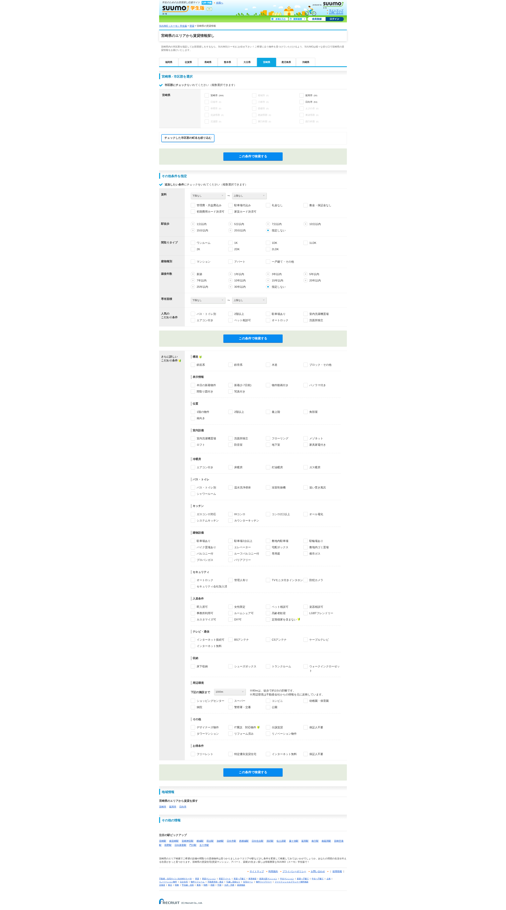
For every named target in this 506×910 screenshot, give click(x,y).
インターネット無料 (209, 646)
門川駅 (192, 845)
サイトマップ (336, 10)
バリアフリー (242, 559)
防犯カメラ (316, 580)
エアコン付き (205, 320)
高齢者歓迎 (279, 613)
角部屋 (313, 411)
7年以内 (202, 280)
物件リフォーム (198, 882)
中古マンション (287, 879)
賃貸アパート (225, 879)
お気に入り (279, 19)
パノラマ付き (317, 385)
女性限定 (239, 606)
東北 (170, 885)
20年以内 (315, 280)
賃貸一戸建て (239, 879)
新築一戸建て (303, 879)
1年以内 (239, 274)
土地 (328, 879)
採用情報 (337, 871)
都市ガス (314, 553)
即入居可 (202, 606)
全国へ (219, 2)
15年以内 (277, 280)
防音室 (238, 444)
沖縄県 (305, 62)
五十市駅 (204, 845)
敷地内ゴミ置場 (319, 547)
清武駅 (270, 841)
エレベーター (242, 547)
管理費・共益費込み (209, 205)
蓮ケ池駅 (293, 841)
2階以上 (239, 313)
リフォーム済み (244, 733)
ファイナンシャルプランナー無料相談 (291, 882)
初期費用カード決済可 (210, 211)
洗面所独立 (316, 320)
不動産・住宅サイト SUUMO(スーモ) (175, 879)
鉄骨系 (238, 364)
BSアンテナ (241, 639)
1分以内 (202, 224)
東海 (199, 885)
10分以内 (315, 224)
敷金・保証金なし (320, 205)
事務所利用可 (205, 613)
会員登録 (317, 19)
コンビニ (277, 700)
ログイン (335, 19)
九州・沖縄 (229, 885)
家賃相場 (252, 879)
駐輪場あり (316, 540)
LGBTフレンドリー (321, 613)
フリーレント (205, 754)
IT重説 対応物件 (245, 727)
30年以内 (240, 286)
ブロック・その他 (320, 364)
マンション (204, 261)
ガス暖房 (314, 467)
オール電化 (316, 514)
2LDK (275, 249)
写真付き (239, 391)
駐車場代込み (242, 205)
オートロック (280, 320)
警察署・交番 (242, 707)
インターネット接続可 (210, 639)
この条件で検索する (253, 156)
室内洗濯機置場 (319, 313)
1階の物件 (203, 411)
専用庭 (276, 553)
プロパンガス (205, 559)
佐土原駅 (281, 841)
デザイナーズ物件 (208, 727)
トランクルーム (281, 666)
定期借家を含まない (284, 619)
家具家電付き (317, 444)
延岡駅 (305, 841)
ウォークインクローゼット (324, 668)
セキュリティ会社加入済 (212, 586)
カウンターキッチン (246, 520)
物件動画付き (280, 385)
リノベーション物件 (284, 733)
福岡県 (168, 62)
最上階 (276, 411)
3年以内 (277, 274)
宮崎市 (162, 806)
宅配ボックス (280, 547)
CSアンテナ (279, 639)
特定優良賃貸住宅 (245, 754)
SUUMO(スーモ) (329, 4)
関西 (206, 885)
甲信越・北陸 (188, 885)
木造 (274, 364)
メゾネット (316, 438)
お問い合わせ (336, 13)
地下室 (276, 444)
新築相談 (241, 885)
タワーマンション (208, 733)
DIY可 (238, 619)
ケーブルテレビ (319, 639)
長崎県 (207, 62)
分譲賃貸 (277, 727)
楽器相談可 (316, 606)
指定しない (279, 230)
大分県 (247, 62)
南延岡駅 (326, 841)
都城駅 (200, 841)
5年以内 (314, 274)
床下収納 (202, 666)
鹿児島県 (286, 62)
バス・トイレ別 (206, 313)
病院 (199, 707)
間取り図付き (205, 391)
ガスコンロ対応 (206, 514)
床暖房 (238, 467)
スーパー (239, 700)
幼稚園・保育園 (319, 700)
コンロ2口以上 (281, 514)
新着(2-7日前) (242, 385)
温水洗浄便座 (242, 487)
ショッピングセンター (210, 700)
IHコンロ (239, 514)
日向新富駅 (180, 845)
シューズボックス (245, 666)
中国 (219, 885)
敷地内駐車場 (280, 540)
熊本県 (227, 62)
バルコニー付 (205, 553)
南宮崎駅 (174, 841)
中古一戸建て (318, 879)
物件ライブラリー (264, 882)
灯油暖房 (277, 467)
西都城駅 (244, 841)
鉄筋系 (201, 364)
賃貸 (192, 26)
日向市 (182, 806)
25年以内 (202, 286)
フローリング (280, 438)
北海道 (162, 885)
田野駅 (168, 845)
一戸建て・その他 (283, 261)
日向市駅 (231, 841)
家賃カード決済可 (245, 211)
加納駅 (220, 841)
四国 (212, 885)
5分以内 (239, 224)
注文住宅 (184, 882)
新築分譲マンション (268, 879)
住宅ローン (248, 882)
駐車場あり (279, 313)
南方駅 (315, 841)
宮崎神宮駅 (188, 841)
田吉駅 (210, 841)
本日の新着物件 (206, 385)
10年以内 (240, 280)
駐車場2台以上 (243, 540)
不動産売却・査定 (215, 882)
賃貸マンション (209, 879)
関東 (177, 885)
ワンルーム (204, 242)
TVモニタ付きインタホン (287, 580)
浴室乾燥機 (279, 487)
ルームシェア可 (244, 613)
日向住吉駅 (257, 841)
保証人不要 (316, 727)
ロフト (201, 444)
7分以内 (277, 224)
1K (236, 242)
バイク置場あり (206, 547)
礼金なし (277, 205)
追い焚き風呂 (317, 487)
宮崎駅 (162, 841)
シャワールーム (206, 493)
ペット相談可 (242, 320)
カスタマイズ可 (206, 619)
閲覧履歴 (297, 19)
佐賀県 (188, 62)
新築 (199, 274)
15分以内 (202, 230)
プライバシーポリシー (294, 871)
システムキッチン (208, 520)
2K (198, 249)
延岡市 (172, 806)
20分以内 (240, 230)
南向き (201, 418)
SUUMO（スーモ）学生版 (183, 10)
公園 (274, 707)
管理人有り (241, 580)
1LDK (312, 242)
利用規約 (273, 871)
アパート (239, 261)
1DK (274, 242)
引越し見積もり (233, 882)
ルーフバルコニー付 (246, 553)
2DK (237, 249)
